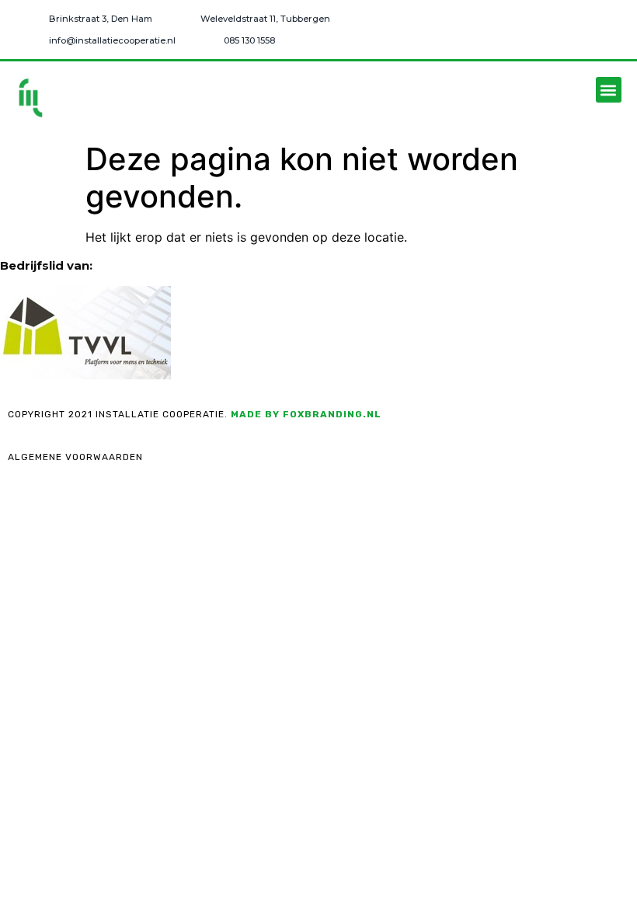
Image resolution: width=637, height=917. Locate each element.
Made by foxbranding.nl (306, 414)
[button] (608, 90)
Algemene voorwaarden (75, 457)
